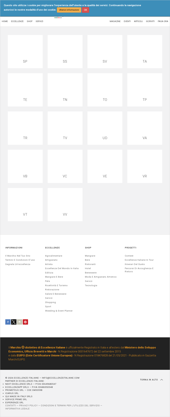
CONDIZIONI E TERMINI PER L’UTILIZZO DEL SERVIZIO (70, 405)
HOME (5, 21)
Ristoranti (90, 264)
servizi (49, 298)
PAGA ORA (163, 21)
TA (145, 61)
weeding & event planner (59, 311)
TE (25, 100)
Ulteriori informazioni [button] (69, 10)
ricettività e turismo (56, 285)
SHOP (29, 21)
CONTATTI (10, 405)
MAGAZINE (115, 21)
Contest (129, 256)
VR (145, 176)
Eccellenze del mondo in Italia (62, 268)
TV (65, 138)
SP (25, 61)
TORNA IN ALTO (149, 380)
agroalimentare (53, 256)
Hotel (88, 268)
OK (85, 10)
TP (145, 100)
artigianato (51, 260)
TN (65, 100)
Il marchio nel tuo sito (17, 256)
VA (145, 138)
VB (25, 176)
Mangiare (90, 256)
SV (105, 61)
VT (25, 214)
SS (65, 61)
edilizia (49, 272)
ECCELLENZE (17, 21)
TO (105, 100)
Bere (87, 260)
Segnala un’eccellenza (17, 264)
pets (47, 281)
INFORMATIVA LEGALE (17, 408)
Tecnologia (91, 285)
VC (65, 176)
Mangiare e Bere (54, 277)
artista (49, 264)
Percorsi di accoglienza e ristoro (139, 270)
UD (105, 138)
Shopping (50, 302)
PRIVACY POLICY (28, 405)
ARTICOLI (138, 21)
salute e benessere (55, 294)
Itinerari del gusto (135, 264)
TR (25, 138)
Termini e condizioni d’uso (20, 260)
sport (48, 306)
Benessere (91, 272)
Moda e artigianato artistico (101, 277)
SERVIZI (39, 21)
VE (105, 176)
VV (65, 214)
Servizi (88, 281)
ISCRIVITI (150, 21)
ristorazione (52, 289)
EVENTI (127, 21)
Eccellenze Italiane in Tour (139, 260)
